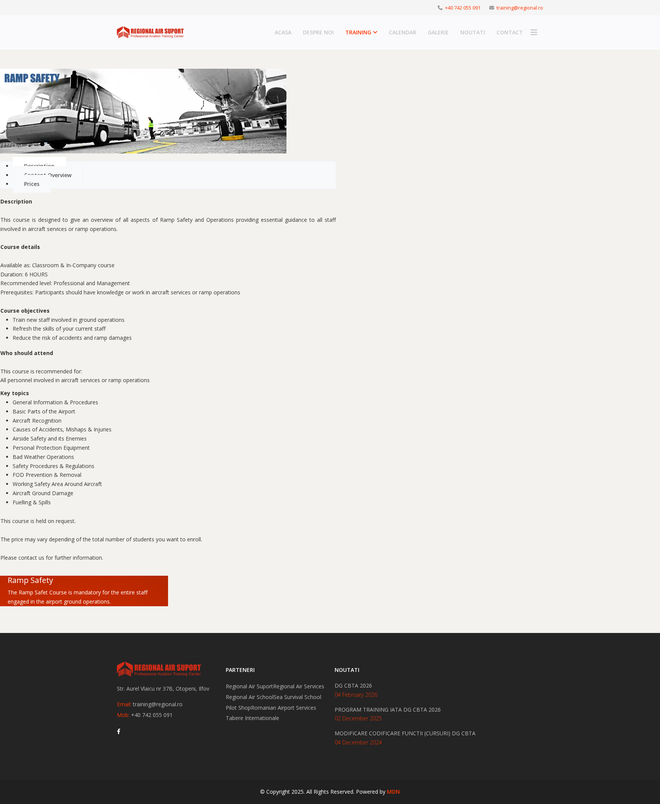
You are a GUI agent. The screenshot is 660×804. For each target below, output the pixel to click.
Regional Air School (249, 697)
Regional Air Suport (249, 686)
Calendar (402, 32)
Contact (510, 32)
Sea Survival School (297, 697)
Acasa (283, 32)
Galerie (438, 32)
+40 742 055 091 (462, 8)
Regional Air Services (298, 686)
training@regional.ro (520, 8)
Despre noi (318, 32)
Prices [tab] (31, 183)
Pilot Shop (238, 707)
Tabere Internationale (252, 718)
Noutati (472, 32)
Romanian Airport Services (283, 707)
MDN (393, 791)
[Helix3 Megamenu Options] (534, 32)
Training (358, 32)
